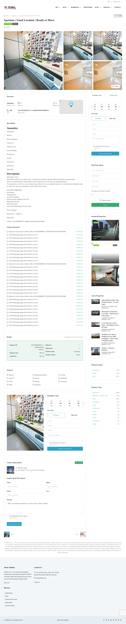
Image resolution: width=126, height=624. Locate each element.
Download (79, 231)
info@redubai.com (41, 578)
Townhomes (96, 421)
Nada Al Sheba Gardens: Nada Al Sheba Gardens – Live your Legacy (110, 302)
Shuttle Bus (64, 378)
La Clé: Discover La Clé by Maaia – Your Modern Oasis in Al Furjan (110, 325)
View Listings (79, 462)
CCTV (11, 381)
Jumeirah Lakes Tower (11, 599)
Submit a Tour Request (65, 448)
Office (94, 417)
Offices (95, 414)
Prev (12, 534)
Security (63, 375)
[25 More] (107, 75)
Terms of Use (52, 444)
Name (8, 482)
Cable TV (11, 378)
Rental (15, 24)
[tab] (97, 95)
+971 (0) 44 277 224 (23, 470)
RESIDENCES (75, 7)
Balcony (11, 375)
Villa (94, 399)
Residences (96, 370)
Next (77, 534)
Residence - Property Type (100, 395)
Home (7, 15)
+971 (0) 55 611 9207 (38, 470)
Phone (48, 482)
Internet (37, 378)
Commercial (96, 408)
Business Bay (8, 602)
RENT (64, 7)
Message (9, 499)
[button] (71, 104)
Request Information (14, 524)
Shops (94, 424)
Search (105, 205)
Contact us (37, 582)
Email (8, 491)
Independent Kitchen (41, 375)
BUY (57, 7)
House (94, 411)
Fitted (10, 384)
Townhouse (96, 402)
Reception (38, 384)
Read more (7, 582)
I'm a (48, 491)
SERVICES (106, 7)
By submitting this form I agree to (57, 443)
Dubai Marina (9, 593)
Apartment (14, 15)
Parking (37, 381)
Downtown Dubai (10, 605)
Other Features (106, 200)
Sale (94, 376)
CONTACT (117, 7)
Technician (64, 381)
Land (94, 405)
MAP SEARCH (88, 7)
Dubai (6, 596)
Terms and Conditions (63, 620)
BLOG (97, 7)
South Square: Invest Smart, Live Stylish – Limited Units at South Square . (110, 313)
